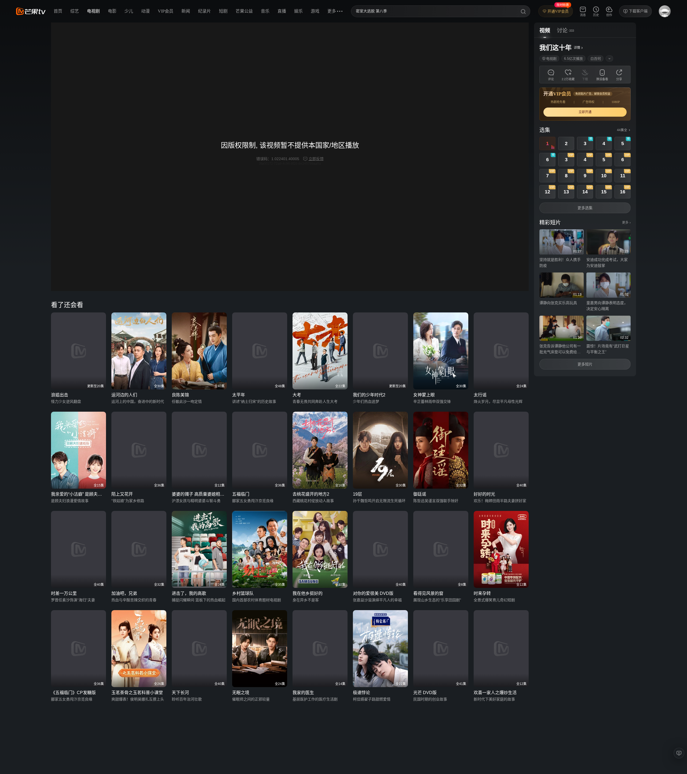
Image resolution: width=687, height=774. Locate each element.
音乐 (265, 11)
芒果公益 (244, 11)
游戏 (315, 11)
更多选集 (585, 208)
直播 (281, 11)
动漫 (145, 11)
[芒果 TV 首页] (31, 11)
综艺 (74, 11)
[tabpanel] (585, 207)
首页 (58, 11)
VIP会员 (165, 11)
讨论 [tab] (562, 31)
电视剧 (93, 11)
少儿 (129, 11)
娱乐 (298, 11)
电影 (112, 11)
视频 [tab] (544, 31)
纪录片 (204, 11)
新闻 (185, 11)
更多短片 (585, 364)
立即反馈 (316, 159)
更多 (626, 222)
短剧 (223, 11)
